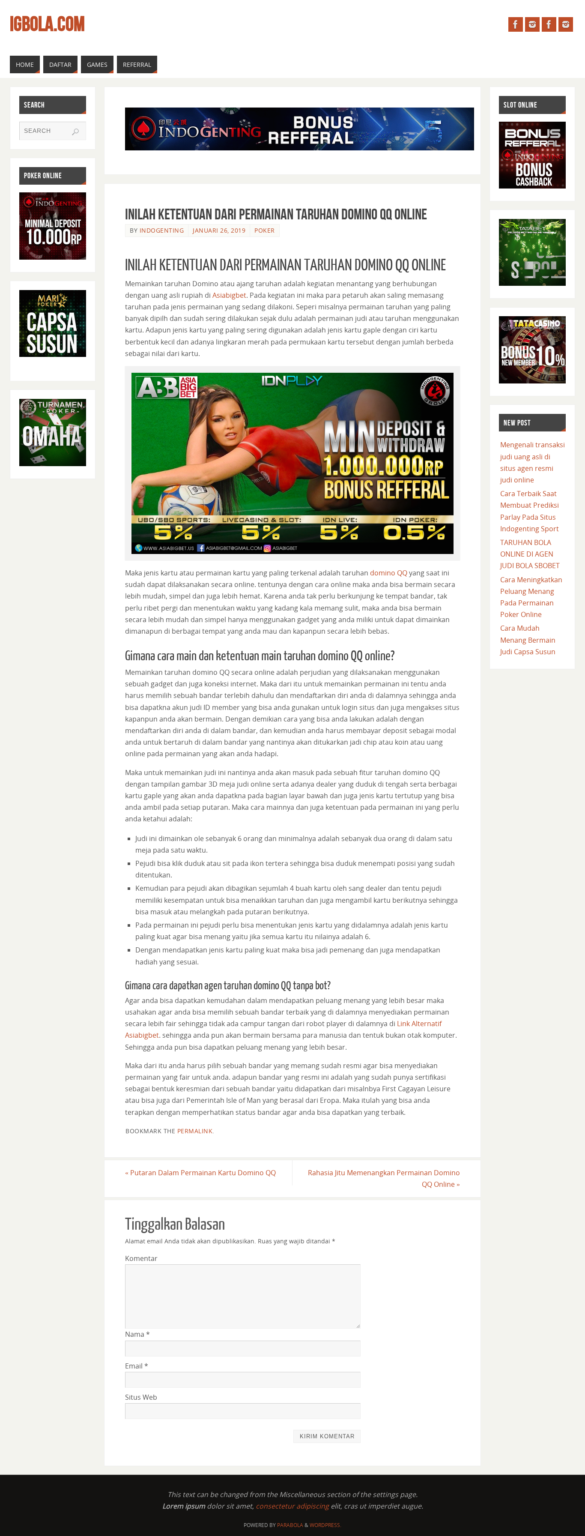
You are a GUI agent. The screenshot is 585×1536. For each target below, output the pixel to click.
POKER (264, 230)
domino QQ (388, 573)
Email (136, 1366)
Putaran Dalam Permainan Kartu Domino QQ (200, 1172)
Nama (137, 1334)
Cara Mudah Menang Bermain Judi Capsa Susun (527, 639)
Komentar (141, 1258)
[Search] (75, 132)
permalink (195, 1131)
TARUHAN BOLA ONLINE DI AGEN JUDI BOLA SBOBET (530, 554)
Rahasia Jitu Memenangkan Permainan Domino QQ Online (384, 1178)
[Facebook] (515, 24)
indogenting (162, 230)
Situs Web (141, 1397)
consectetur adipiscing (292, 1506)
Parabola (290, 1525)
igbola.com (47, 24)
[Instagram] (532, 24)
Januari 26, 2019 (219, 230)
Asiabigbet (229, 295)
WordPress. (325, 1525)
